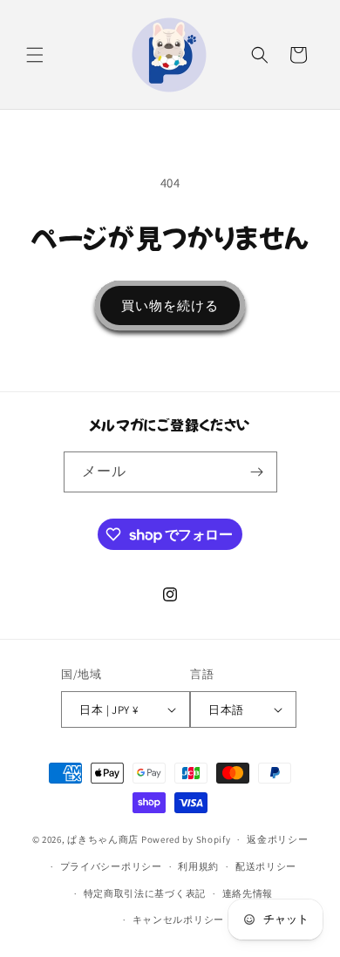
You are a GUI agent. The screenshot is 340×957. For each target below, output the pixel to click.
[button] (35, 55)
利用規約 (198, 866)
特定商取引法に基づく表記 (145, 893)
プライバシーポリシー (111, 866)
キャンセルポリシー (178, 919)
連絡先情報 (248, 893)
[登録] (257, 471)
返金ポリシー (277, 839)
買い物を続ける (170, 305)
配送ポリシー (265, 866)
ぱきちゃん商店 (103, 839)
